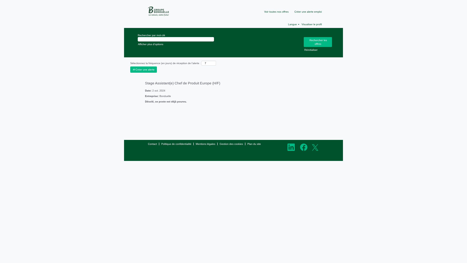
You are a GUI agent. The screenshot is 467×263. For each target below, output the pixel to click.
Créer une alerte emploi (308, 11)
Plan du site (254, 143)
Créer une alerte (145, 69)
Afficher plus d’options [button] (150, 44)
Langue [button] (293, 24)
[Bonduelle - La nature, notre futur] (158, 11)
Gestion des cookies (231, 143)
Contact (152, 143)
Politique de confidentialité (176, 143)
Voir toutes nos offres (276, 11)
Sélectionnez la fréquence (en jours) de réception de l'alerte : (165, 63)
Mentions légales (205, 143)
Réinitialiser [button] (311, 49)
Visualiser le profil (312, 24)
